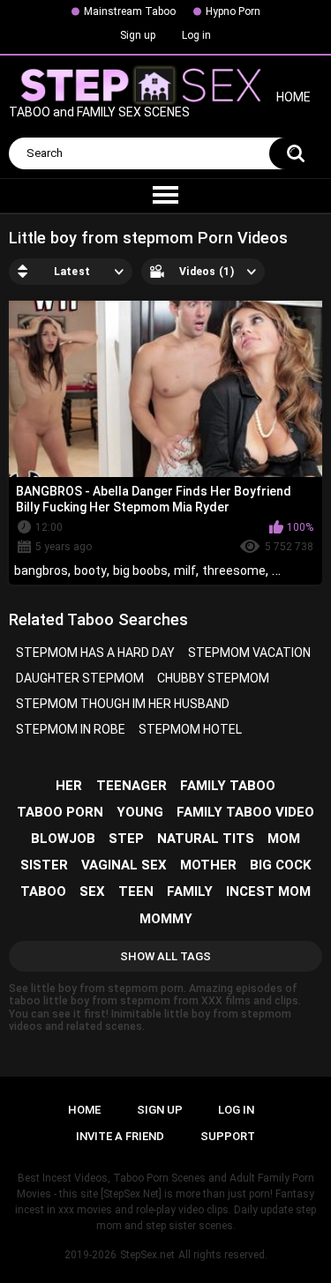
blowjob (63, 839)
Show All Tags (165, 956)
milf (185, 570)
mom (283, 839)
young (140, 812)
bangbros (41, 570)
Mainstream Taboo (130, 11)
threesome (234, 570)
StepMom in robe (70, 729)
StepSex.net (147, 1255)
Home (84, 1109)
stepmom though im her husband (122, 704)
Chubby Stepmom (213, 678)
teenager (131, 786)
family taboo (227, 786)
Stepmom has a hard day (95, 652)
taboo (43, 891)
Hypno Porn (233, 11)
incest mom (268, 891)
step (126, 839)
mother (208, 865)
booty (90, 570)
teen (136, 891)
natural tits (205, 839)
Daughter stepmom (80, 678)
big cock (280, 865)
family (190, 891)
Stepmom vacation (249, 652)
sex (92, 891)
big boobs (140, 570)
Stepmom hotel (190, 729)
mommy (165, 919)
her (69, 786)
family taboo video (245, 812)
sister (44, 865)
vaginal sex (124, 865)
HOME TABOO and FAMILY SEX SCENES (160, 105)
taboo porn (60, 812)
